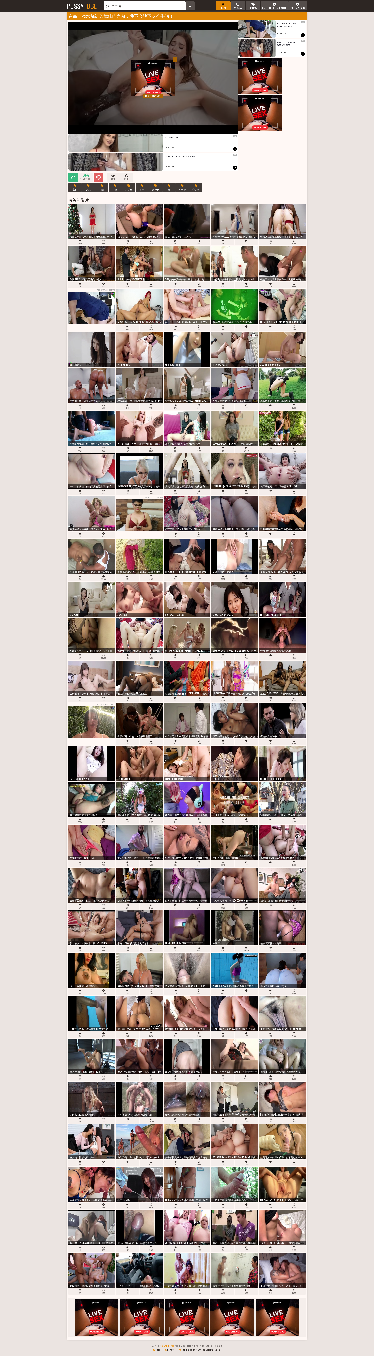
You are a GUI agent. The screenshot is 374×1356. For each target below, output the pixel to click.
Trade (158, 1350)
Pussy (82, 6)
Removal (171, 1350)
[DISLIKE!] (98, 177)
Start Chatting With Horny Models (287, 25)
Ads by (106, 290)
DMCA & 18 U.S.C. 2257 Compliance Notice (201, 1350)
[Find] (190, 5)
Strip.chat (170, 148)
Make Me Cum (171, 138)
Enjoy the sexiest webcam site (180, 156)
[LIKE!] (73, 177)
